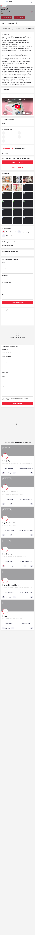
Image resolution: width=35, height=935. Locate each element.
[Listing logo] (4, 5)
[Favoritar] (31, 473)
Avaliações (12, 23)
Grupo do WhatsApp (21, 162)
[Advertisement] (17, 318)
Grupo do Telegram (21, 167)
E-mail (4, 269)
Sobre (3, 23)
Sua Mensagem (6, 383)
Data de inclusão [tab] (8, 148)
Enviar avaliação (17, 403)
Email (3, 376)
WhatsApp (5, 275)
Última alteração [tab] (20, 148)
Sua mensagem (6, 282)
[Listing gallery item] (7, 179)
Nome (3, 262)
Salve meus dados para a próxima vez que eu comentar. (16, 399)
